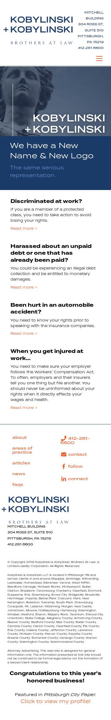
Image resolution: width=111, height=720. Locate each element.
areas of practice (22, 450)
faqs (17, 485)
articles (21, 463)
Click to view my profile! (56, 702)
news (18, 474)
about (19, 438)
